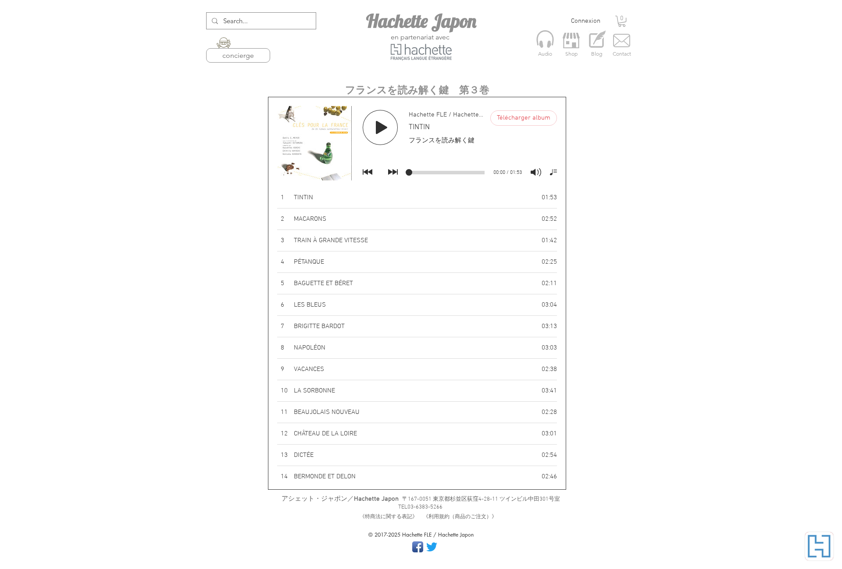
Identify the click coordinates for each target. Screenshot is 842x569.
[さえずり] (431, 546)
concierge (238, 55)
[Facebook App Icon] (417, 546)
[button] (621, 21)
